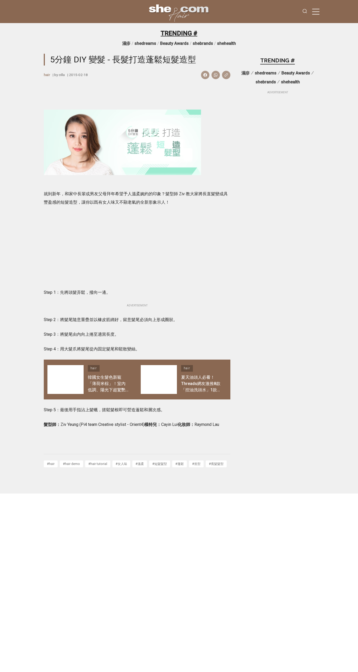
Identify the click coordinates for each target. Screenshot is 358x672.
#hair (51, 464)
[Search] (305, 12)
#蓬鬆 (179, 464)
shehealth (226, 43)
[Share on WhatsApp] (215, 75)
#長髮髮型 (216, 464)
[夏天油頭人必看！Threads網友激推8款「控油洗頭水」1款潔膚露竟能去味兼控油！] (159, 379)
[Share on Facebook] (205, 75)
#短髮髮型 (159, 464)
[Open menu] (315, 11)
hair (47, 75)
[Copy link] (226, 75)
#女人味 (121, 464)
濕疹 (126, 43)
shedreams (145, 43)
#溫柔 (139, 464)
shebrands (203, 43)
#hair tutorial (97, 464)
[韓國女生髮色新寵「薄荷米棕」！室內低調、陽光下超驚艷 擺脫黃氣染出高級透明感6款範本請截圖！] (65, 379)
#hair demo (71, 464)
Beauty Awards (174, 43)
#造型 (196, 464)
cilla (62, 75)
